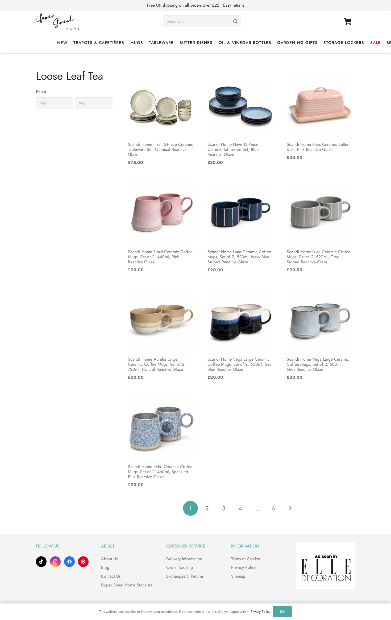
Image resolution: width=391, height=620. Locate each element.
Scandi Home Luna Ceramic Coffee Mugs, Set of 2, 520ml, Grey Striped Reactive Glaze (318, 257)
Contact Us (110, 576)
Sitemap (238, 576)
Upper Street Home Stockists (126, 585)
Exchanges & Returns (184, 576)
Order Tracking (179, 567)
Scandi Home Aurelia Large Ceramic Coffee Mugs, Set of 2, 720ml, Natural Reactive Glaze (157, 364)
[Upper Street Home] (58, 21)
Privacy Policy (243, 567)
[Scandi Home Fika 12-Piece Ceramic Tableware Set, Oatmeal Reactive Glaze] (161, 106)
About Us (109, 559)
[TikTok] (41, 561)
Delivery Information (184, 559)
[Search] (235, 21)
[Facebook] (69, 561)
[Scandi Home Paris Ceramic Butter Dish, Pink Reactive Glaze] (319, 106)
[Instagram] (55, 561)
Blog (105, 567)
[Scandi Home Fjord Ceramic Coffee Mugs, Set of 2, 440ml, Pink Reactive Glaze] (161, 213)
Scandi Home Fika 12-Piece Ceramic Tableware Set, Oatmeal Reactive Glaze (160, 149)
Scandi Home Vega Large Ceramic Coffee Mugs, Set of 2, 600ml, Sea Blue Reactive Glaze (239, 364)
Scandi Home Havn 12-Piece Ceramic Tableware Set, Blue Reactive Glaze (233, 149)
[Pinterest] (83, 561)
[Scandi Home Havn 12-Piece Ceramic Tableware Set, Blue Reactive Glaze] (240, 106)
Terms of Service (245, 559)
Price (41, 91)
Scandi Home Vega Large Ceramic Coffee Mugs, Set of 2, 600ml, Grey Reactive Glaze (318, 364)
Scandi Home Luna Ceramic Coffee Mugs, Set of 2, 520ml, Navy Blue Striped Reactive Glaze (239, 257)
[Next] (289, 508)
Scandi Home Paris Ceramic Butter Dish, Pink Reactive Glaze (317, 146)
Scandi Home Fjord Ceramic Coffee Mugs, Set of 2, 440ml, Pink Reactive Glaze (160, 257)
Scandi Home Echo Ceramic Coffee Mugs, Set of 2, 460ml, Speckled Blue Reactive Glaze (160, 472)
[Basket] (347, 21)
